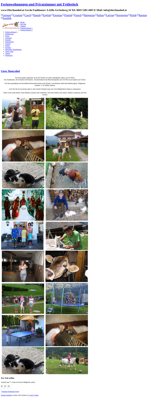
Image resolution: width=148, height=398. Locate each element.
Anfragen (8, 38)
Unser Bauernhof (10, 71)
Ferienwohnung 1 (26, 28)
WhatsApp (9, 55)
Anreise (8, 44)
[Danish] (36, 15)
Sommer (8, 48)
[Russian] (142, 15)
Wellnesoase (9, 34)
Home (22, 22)
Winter (7, 46)
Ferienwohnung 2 (26, 30)
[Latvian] (109, 15)
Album (7, 53)
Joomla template (6, 395)
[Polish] (132, 15)
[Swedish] (6, 18)
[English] (46, 15)
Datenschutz (9, 42)
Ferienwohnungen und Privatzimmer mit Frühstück (39, 4)
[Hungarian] (88, 15)
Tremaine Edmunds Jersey (10, 391)
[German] (6, 15)
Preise (7, 36)
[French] (77, 15)
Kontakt (8, 40)
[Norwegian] (121, 15)
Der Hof (23, 24)
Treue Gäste (9, 51)
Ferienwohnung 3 (11, 32)
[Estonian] (56, 15)
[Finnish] (67, 15)
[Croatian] (16, 15)
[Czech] (27, 15)
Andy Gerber (33, 395)
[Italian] (99, 15)
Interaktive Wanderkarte (13, 49)
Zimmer (23, 26)
